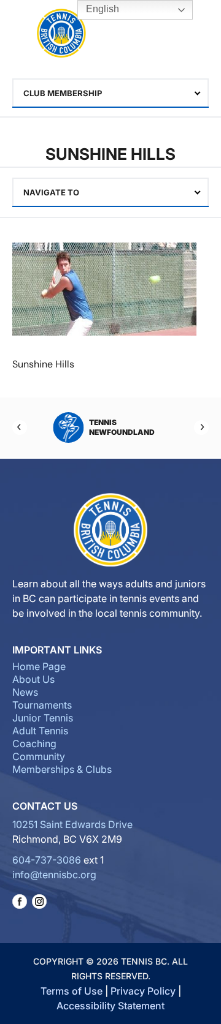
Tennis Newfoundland (119, 427)
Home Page (39, 666)
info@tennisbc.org (54, 874)
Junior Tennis (42, 718)
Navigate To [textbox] (51, 192)
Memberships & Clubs (62, 769)
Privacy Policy (143, 991)
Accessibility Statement (110, 1006)
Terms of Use (72, 991)
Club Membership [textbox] (62, 93)
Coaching (34, 743)
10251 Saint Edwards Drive (72, 824)
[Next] (201, 427)
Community (38, 756)
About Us (33, 679)
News (25, 692)
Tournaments (42, 705)
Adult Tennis (40, 731)
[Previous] (19, 427)
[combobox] (110, 93)
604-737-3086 (46, 860)
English (101, 9)
